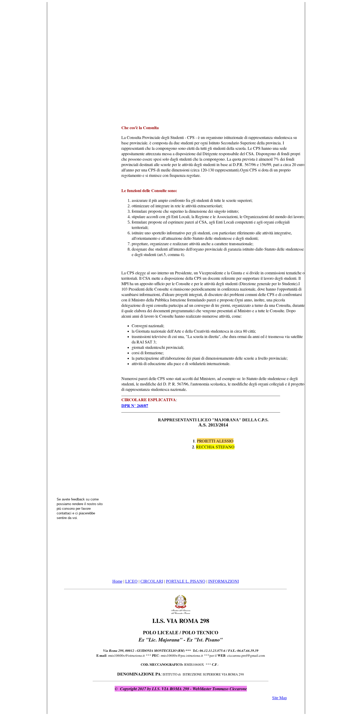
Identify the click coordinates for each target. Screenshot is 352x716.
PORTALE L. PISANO (185, 581)
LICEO (131, 581)
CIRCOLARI (151, 581)
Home (117, 581)
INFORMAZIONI (223, 581)
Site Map (279, 698)
